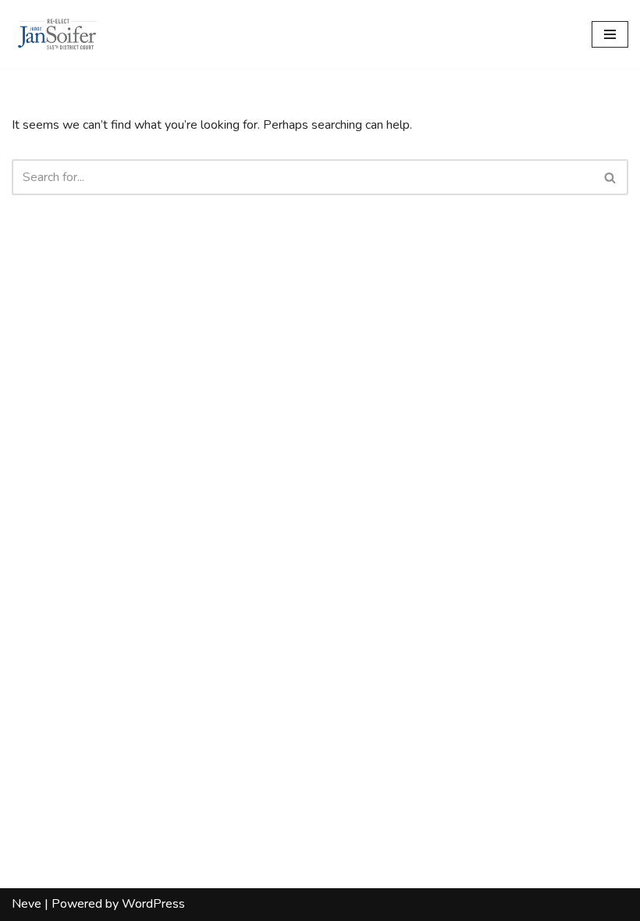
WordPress (153, 903)
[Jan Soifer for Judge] (58, 34)
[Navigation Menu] (610, 34)
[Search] (610, 177)
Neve (26, 903)
